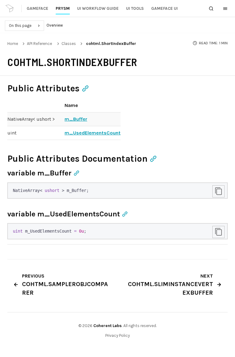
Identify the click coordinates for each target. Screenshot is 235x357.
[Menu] (225, 8)
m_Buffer (76, 119)
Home (12, 43)
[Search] (211, 8)
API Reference (39, 43)
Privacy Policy (117, 335)
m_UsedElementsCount (93, 133)
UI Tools (135, 8)
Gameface (37, 8)
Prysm (63, 8)
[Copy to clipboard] (218, 191)
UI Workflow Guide (98, 8)
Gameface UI (164, 8)
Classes (69, 43)
